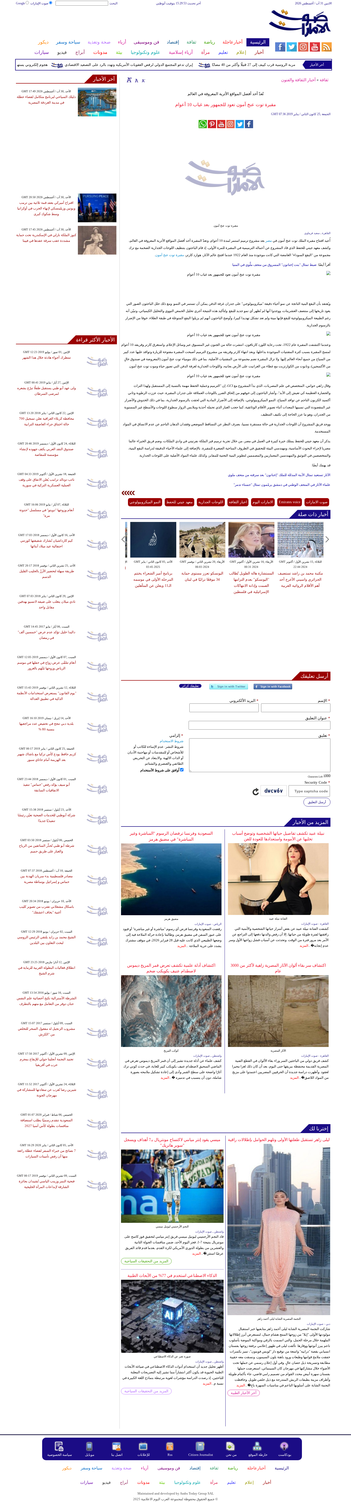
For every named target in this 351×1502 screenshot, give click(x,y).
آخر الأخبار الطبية (243, 1393)
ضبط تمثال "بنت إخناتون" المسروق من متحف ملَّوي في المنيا (274, 265)
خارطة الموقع (257, 1455)
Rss (170, 1455)
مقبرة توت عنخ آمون (169, 255)
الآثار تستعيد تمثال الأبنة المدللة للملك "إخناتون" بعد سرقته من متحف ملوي (279, 475)
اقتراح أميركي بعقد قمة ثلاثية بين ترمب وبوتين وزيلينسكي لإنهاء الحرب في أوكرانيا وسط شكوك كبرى (46, 208)
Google (20, 3)
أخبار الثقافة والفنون (298, 80)
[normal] (135, 79)
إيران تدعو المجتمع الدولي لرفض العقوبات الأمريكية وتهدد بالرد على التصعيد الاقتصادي (153, 65)
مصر (268, 241)
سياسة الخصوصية (59, 1455)
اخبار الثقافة (238, 502)
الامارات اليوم (263, 502)
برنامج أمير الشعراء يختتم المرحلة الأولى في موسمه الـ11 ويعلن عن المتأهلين (153, 579)
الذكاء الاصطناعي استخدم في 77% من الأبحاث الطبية (172, 1275)
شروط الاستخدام (171, 741)
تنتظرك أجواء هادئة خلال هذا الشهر (46, 357)
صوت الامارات (317, 502)
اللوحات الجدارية (210, 502)
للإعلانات (143, 1455)
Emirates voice (289, 502)
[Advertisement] (142, 22)
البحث (113, 3)
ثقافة (324, 80)
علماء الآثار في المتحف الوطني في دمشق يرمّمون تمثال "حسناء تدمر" (282, 485)
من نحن (231, 1455)
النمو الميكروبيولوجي (145, 502)
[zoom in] (129, 79)
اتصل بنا (117, 1455)
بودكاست (284, 1455)
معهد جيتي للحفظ (179, 502)
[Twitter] (228, 689)
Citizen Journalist (200, 1455)
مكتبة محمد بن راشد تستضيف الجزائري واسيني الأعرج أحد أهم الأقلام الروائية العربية (300, 579)
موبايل (90, 1455)
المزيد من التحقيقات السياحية (146, 1261)
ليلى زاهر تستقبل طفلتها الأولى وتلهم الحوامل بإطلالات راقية (279, 1139)
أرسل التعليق (317, 802)
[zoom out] (143, 79)
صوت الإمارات (39, 3)
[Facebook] (272, 689)
